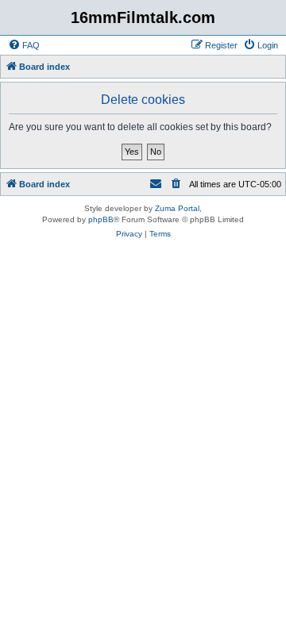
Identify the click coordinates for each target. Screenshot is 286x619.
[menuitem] (24, 45)
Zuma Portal (177, 208)
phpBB (101, 219)
